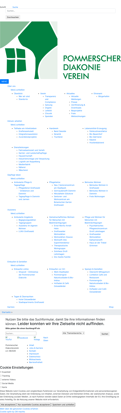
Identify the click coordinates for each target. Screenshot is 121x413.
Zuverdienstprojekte (28, 137)
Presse (74, 102)
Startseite (6, 312)
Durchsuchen (13, 17)
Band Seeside (60, 131)
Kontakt (32, 351)
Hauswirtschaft (25, 156)
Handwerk (53, 128)
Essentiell (6, 372)
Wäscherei (23, 170)
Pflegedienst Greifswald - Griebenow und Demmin (29, 191)
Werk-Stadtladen (61, 272)
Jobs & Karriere (36, 348)
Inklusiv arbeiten (14, 121)
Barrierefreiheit (35, 362)
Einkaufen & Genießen (17, 261)
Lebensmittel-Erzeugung (96, 128)
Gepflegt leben (14, 175)
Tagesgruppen (25, 223)
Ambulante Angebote (23, 217)
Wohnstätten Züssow (63, 237)
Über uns (11, 86)
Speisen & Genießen (93, 269)
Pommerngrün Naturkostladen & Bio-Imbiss (64, 278)
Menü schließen (18, 90)
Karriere (10, 307)
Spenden (49, 116)
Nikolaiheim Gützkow (63, 193)
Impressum (34, 354)
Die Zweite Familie (62, 257)
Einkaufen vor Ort (57, 269)
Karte (4, 387)
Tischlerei (58, 137)
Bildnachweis (35, 359)
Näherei (22, 167)
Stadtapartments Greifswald (31, 302)
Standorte (23, 99)
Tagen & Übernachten (23, 296)
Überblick (18, 93)
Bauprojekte (76, 110)
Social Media (8, 383)
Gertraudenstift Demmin (65, 191)
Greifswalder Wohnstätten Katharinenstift (95, 237)
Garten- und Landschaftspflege (33, 153)
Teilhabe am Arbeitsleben (25, 128)
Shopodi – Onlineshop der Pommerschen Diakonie (28, 275)
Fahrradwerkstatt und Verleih (32, 150)
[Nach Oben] (49, 337)
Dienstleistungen (21, 147)
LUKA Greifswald (26, 231)
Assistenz (11, 210)
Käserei (92, 140)
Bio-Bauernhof (95, 134)
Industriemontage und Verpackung (34, 159)
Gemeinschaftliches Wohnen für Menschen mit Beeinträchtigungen (61, 220)
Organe (48, 108)
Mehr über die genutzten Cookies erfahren (19, 409)
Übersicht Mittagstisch (99, 272)
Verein (43, 93)
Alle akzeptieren (8, 404)
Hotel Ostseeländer (27, 299)
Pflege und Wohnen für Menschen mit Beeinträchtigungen (95, 220)
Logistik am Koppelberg (29, 161)
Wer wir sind (24, 96)
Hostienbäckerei (96, 142)
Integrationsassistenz (28, 134)
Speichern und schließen (63, 404)
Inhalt (31, 345)
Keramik (57, 134)
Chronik (48, 113)
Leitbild (48, 110)
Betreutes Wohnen (93, 182)
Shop (111, 307)
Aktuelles (71, 93)
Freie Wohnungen (97, 196)
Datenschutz (34, 356)
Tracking (6, 376)
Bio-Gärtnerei (95, 137)
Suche (15, 7)
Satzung (48, 105)
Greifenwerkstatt (26, 131)
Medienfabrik (24, 164)
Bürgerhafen (103, 96)
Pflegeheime (54, 182)
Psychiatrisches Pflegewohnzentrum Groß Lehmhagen (98, 228)
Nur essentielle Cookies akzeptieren (34, 404)
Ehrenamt (98, 93)
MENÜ (4, 81)
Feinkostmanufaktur (98, 131)
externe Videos (9, 379)
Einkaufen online (21, 269)
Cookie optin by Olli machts (12, 411)
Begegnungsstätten (27, 220)
